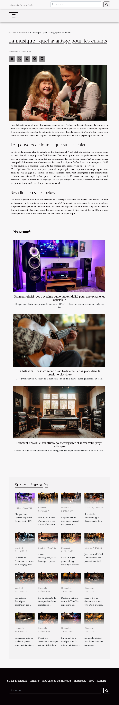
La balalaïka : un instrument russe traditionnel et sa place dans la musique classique (59, 372)
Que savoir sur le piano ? (95, 497)
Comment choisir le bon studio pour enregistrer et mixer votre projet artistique (59, 444)
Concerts (34, 680)
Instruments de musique (56, 680)
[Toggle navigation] (13, 15)
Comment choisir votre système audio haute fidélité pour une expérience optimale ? (59, 298)
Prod (91, 680)
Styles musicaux (17, 680)
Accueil (12, 33)
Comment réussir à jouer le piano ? (71, 499)
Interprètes (80, 680)
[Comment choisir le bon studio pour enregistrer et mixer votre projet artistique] (59, 412)
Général (23, 33)
